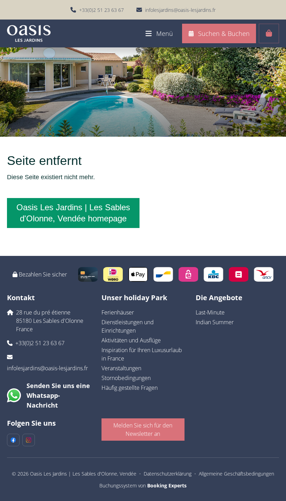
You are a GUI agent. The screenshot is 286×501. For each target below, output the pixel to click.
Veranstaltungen (121, 368)
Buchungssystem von (143, 485)
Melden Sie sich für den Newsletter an (142, 430)
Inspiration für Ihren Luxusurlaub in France (141, 354)
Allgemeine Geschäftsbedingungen (236, 473)
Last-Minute (210, 312)
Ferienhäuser (117, 312)
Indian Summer (215, 322)
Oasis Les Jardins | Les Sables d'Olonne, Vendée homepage (73, 213)
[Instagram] (28, 440)
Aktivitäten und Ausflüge (131, 340)
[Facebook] (13, 440)
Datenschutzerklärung (167, 473)
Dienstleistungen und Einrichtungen (127, 326)
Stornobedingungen (126, 378)
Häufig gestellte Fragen (129, 388)
